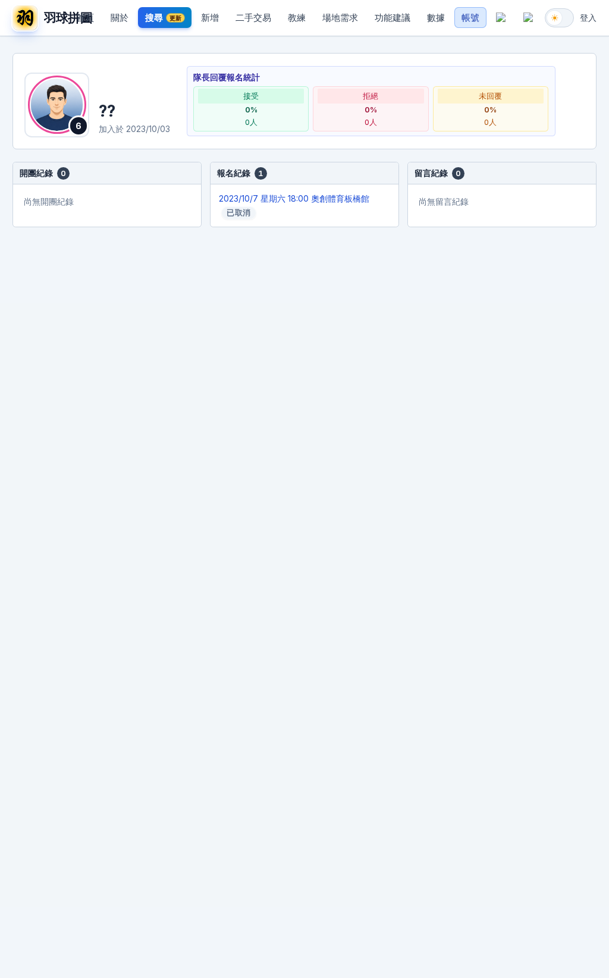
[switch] (559, 17)
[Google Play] (528, 17)
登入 (588, 17)
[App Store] (501, 17)
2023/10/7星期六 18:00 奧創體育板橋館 (294, 205)
